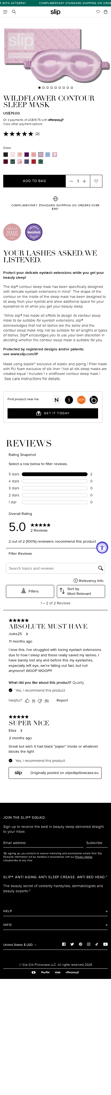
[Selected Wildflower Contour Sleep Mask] (40, 154)
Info (7, 925)
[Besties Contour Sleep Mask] (19, 161)
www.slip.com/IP (24, 354)
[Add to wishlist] (96, 181)
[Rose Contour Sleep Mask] (33, 154)
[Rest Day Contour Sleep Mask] (26, 161)
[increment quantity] (86, 181)
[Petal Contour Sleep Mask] (19, 154)
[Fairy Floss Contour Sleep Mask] (12, 154)
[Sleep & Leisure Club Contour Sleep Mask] (40, 161)
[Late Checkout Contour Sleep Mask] (12, 161)
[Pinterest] (80, 944)
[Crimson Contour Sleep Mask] (5, 161)
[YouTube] (105, 944)
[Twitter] (72, 944)
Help (7, 911)
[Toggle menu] (5, 11)
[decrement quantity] (70, 181)
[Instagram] (88, 944)
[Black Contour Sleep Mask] (5, 154)
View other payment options (23, 124)
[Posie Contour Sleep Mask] (54, 154)
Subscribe (94, 843)
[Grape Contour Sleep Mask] (26, 154)
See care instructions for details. (32, 378)
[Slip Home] (55, 12)
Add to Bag (34, 181)
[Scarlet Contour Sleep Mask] (33, 161)
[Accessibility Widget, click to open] (102, 548)
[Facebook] (63, 944)
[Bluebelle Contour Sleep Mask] (47, 154)
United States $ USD (18, 945)
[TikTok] (96, 944)
